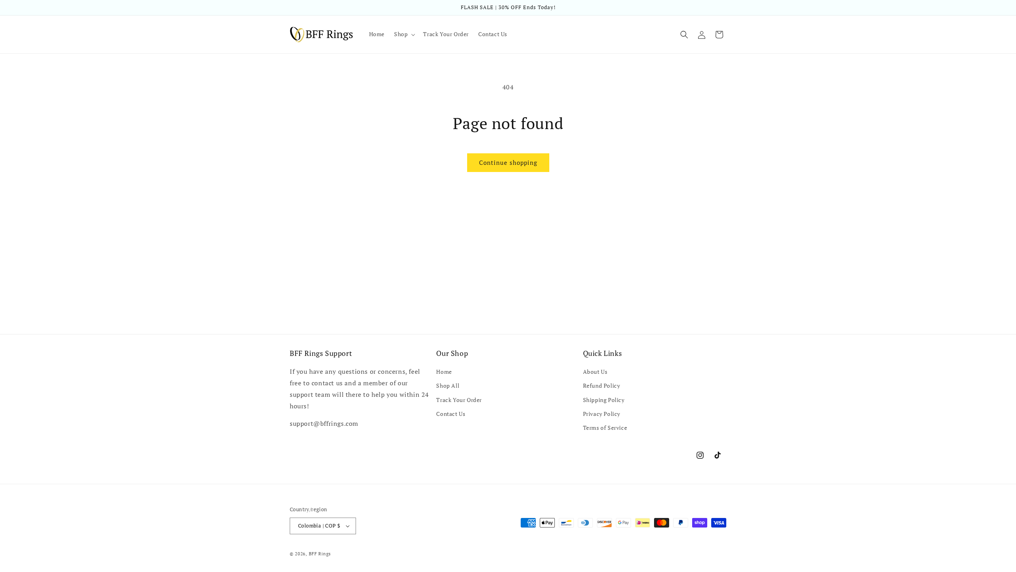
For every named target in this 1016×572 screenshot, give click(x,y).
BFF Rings (320, 554)
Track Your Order (459, 400)
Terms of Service (605, 427)
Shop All (447, 385)
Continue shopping (508, 162)
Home (444, 371)
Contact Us (450, 413)
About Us (595, 371)
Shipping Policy (604, 400)
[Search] (684, 34)
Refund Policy (601, 385)
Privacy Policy (601, 413)
